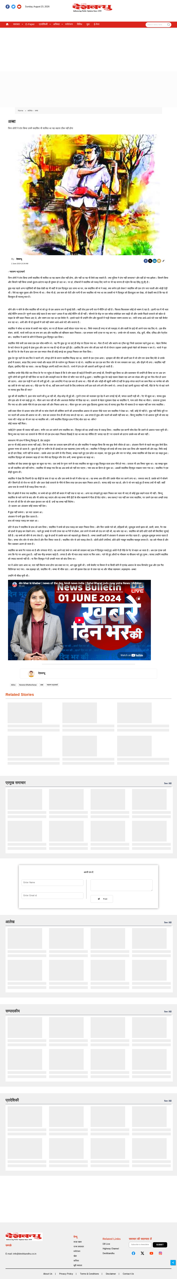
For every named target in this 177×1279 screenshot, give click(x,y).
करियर (76, 1260)
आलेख (10, 922)
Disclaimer (111, 1273)
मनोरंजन (69, 24)
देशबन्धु (19, 259)
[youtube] (19, 7)
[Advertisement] (88, 48)
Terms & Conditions (89, 1273)
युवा (88, 24)
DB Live (106, 1244)
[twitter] (13, 7)
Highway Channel (111, 1248)
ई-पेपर (96, 24)
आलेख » (30, 110)
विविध (79, 24)
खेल (75, 1256)
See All (167, 783)
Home (21, 110)
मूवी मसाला (78, 1265)
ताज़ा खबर (78, 1242)
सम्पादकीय (13, 1011)
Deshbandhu (108, 1253)
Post (104, 899)
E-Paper (30, 24)
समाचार (16, 24)
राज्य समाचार (79, 1246)
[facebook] (8, 7)
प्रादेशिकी (43, 24)
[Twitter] (150, 261)
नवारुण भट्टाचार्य (52, 685)
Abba (13, 685)
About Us (47, 1273)
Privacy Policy (66, 1273)
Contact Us (128, 1273)
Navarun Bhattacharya (28, 685)
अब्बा (41, 685)
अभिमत (56, 24)
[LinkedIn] (154, 261)
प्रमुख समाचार (16, 783)
